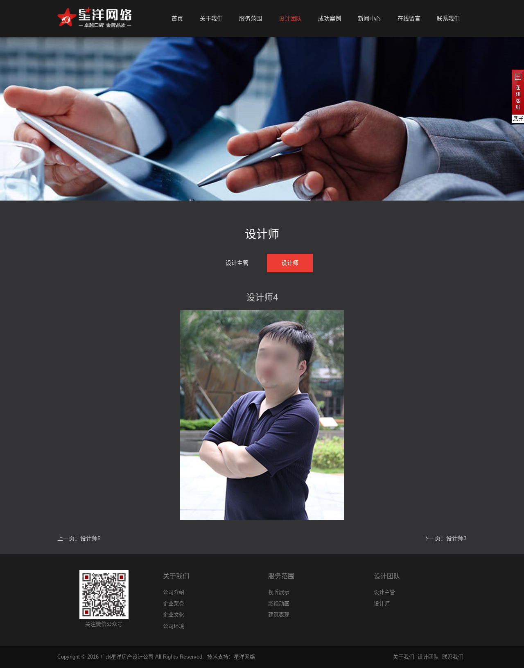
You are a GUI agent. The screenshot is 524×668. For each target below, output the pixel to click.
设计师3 (456, 538)
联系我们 (452, 657)
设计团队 (387, 576)
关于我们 (176, 576)
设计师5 (90, 538)
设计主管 (237, 263)
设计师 (289, 263)
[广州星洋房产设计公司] (94, 18)
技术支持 (217, 657)
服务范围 (281, 576)
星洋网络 (244, 657)
